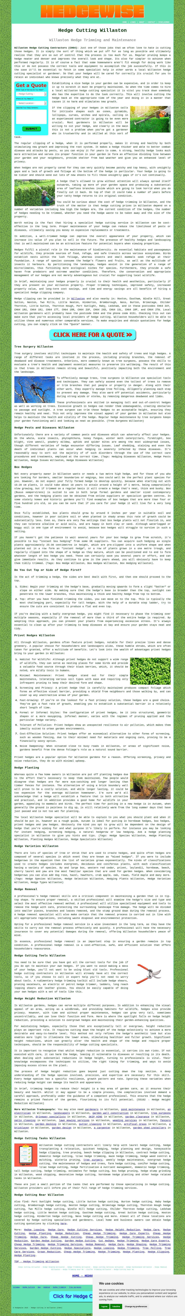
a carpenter (102, 1127)
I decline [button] (116, 1306)
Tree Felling (152, 1248)
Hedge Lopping (34, 1229)
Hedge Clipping (158, 1251)
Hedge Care (56, 1229)
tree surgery (93, 1160)
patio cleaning (24, 1120)
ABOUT (141, 22)
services (87, 320)
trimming (70, 599)
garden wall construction (110, 1113)
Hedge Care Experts (134, 1233)
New (39, 1287)
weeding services (125, 1120)
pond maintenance (133, 1109)
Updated (46, 1287)
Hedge (18, 298)
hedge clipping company (47, 292)
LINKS (133, 22)
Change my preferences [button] (136, 1306)
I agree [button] (104, 1306)
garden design (61, 1127)
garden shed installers (149, 1127)
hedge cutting (89, 90)
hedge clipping (103, 1152)
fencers (165, 1120)
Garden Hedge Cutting (46, 1240)
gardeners (36, 313)
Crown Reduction (49, 1251)
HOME (124, 22)
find (25, 1201)
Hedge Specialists (77, 1248)
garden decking (45, 1124)
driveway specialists (51, 1116)
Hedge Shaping (136, 1244)
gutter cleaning (90, 1124)
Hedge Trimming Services (140, 1237)
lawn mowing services (74, 1120)
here (63, 1223)
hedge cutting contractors (33, 973)
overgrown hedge (73, 614)
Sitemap (16, 1287)
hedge (153, 1184)
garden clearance (137, 1116)
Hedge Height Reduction (123, 1229)
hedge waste (105, 213)
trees (31, 368)
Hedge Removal (95, 1244)
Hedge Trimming (127, 1240)
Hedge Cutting (28, 1287)
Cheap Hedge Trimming (99, 1233)
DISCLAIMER (163, 22)
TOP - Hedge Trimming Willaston (36, 1261)
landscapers (61, 1113)
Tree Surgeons (75, 1287)
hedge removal (50, 896)
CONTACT (151, 22)
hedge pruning (128, 1171)
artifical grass (135, 1124)
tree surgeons (110, 378)
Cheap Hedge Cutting (66, 1237)
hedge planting (160, 832)
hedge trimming (126, 202)
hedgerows (21, 875)
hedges (45, 275)
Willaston (78, 298)
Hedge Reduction (67, 1233)
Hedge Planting (40, 1233)
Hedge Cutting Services (84, 1229)
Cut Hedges (106, 1240)
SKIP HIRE (95, 1116)
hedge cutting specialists (51, 1220)
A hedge (62, 181)
